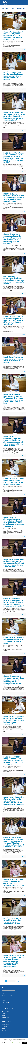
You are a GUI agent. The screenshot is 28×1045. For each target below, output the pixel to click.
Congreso (4, 1013)
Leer (24, 49)
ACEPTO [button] (24, 1042)
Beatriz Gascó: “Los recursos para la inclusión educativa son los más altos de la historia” (13, 360)
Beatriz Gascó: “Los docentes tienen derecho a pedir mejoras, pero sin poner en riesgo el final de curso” (13, 481)
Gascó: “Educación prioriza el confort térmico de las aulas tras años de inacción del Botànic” (13, 640)
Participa (3, 1000)
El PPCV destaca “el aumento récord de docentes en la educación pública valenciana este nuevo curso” (13, 882)
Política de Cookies (6, 1002)
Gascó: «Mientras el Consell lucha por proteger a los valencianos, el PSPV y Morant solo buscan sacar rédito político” (13, 35)
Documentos (4, 1026)
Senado (3, 1015)
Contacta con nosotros (6, 998)
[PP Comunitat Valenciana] (14, 3)
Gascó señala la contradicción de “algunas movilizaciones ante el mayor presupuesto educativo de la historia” (14, 280)
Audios (3, 1028)
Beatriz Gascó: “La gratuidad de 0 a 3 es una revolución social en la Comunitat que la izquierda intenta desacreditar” (13, 720)
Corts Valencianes (5, 1011)
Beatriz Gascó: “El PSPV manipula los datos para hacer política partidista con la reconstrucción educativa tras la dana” (13, 760)
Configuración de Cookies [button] (16, 1042)
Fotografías (4, 1030)
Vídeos (3, 1033)
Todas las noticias (5, 1024)
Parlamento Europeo (6, 1017)
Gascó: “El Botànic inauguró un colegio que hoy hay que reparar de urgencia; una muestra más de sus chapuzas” (13, 76)
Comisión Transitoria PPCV (7, 995)
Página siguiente (20, 981)
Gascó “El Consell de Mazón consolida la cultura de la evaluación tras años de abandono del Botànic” (13, 921)
